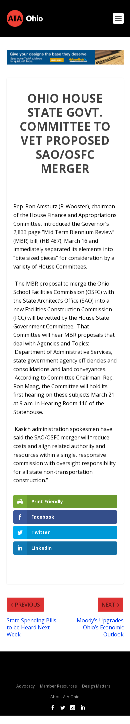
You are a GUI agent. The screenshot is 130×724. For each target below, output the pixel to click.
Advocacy (25, 686)
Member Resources (58, 686)
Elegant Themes (63, 662)
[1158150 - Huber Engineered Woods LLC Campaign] (65, 57)
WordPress (65, 673)
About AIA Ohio (65, 697)
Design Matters (96, 686)
